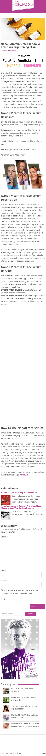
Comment (5, 537)
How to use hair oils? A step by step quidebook (24, 707)
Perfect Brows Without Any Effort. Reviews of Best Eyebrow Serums (25, 725)
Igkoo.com (4, 753)
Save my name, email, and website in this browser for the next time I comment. (19, 592)
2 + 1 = (4, 599)
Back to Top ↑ (41, 753)
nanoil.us (23, 475)
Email (4, 580)
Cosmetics (12, 50)
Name (4, 570)
